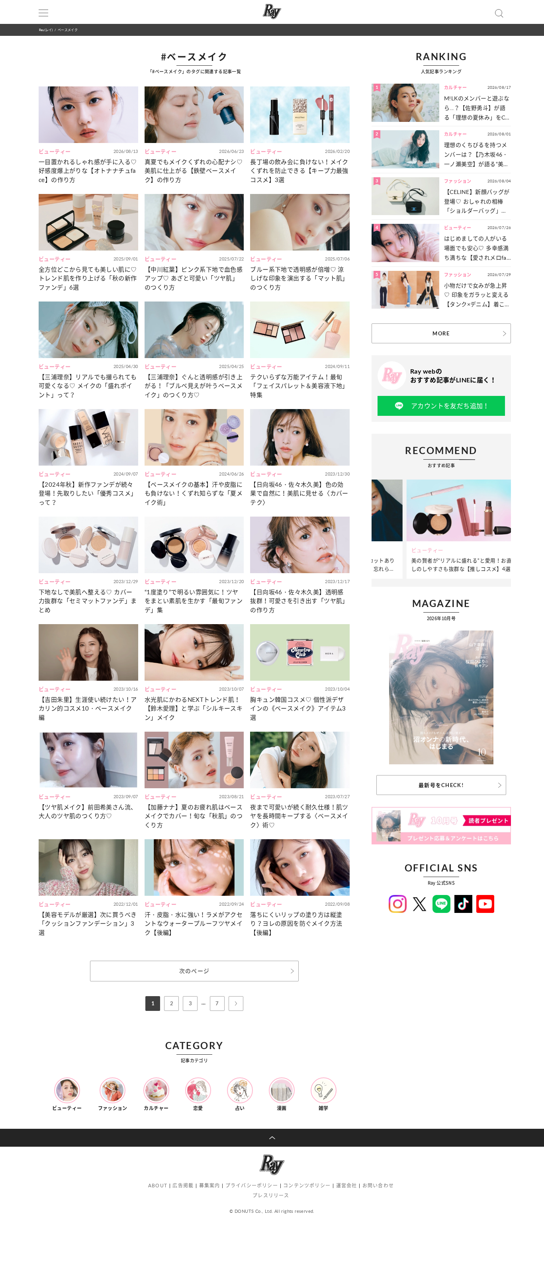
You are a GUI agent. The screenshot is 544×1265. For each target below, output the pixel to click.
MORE (441, 333)
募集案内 (209, 1185)
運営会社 (346, 1185)
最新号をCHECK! (441, 785)
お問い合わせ (378, 1185)
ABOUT (157, 1185)
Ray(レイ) (46, 29)
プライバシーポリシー (251, 1185)
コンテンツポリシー (307, 1185)
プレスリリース (270, 1195)
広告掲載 (183, 1185)
